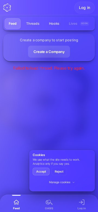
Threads (32, 23)
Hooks (54, 23)
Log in (84, 7)
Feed (13, 23)
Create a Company (49, 51)
